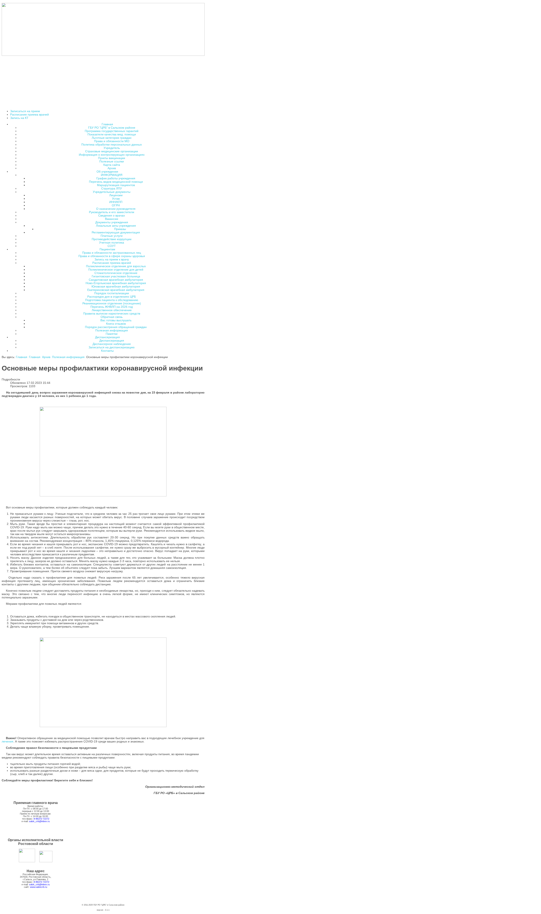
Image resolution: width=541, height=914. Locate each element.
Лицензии (116, 195)
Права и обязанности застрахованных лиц (111, 252)
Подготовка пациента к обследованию (111, 300)
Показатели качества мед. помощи (111, 134)
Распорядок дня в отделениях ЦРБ (111, 296)
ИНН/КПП (115, 202)
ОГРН (116, 205)
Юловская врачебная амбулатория (116, 286)
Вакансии (111, 219)
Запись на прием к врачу (111, 259)
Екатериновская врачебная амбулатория (115, 289)
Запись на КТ (19, 118)
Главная (21, 357)
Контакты (107, 350)
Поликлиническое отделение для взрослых (116, 266)
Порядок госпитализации (111, 293)
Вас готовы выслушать (115, 320)
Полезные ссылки (111, 161)
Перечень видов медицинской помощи (116, 181)
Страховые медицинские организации (111, 151)
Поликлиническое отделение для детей (115, 269)
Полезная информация (111, 330)
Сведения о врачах (111, 215)
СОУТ (112, 246)
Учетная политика (111, 242)
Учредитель (112, 148)
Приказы (120, 229)
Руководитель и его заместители (111, 212)
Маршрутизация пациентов (116, 185)
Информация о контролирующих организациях (112, 154)
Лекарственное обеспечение (112, 310)
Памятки (111, 333)
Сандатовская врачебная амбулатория (116, 279)
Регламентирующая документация (116, 232)
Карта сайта (111, 164)
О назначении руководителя (115, 208)
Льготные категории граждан (111, 137)
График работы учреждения (115, 178)
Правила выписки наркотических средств (111, 313)
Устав (116, 198)
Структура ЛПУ (111, 188)
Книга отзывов (116, 323)
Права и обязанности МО (111, 141)
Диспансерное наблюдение (112, 344)
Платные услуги (112, 235)
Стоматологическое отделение (115, 273)
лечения (7, 741)
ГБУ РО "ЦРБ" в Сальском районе (111, 127)
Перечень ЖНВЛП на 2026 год (111, 306)
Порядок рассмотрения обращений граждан (116, 327)
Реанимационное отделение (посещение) (111, 303)
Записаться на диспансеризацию (112, 347)
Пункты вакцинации (111, 158)
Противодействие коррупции (111, 239)
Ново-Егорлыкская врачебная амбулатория (116, 283)
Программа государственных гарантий (111, 131)
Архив (112, 168)
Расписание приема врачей (29, 114)
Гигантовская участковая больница (116, 276)
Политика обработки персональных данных (111, 144)
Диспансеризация (111, 340)
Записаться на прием (25, 111)
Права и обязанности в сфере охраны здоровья (111, 256)
